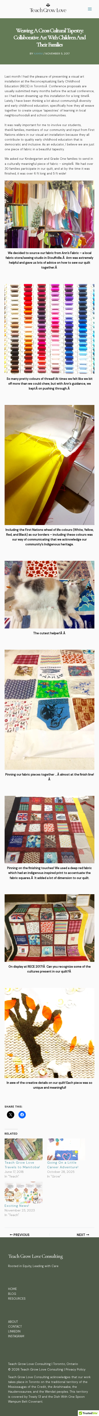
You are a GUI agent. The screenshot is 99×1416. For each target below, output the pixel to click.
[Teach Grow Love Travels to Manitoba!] (24, 1149)
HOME (12, 1289)
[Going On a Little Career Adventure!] (66, 1149)
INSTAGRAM (16, 1336)
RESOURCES (17, 1299)
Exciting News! (17, 1206)
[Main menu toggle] (89, 9)
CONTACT (15, 1326)
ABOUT (13, 1322)
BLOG (12, 1294)
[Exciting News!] (24, 1192)
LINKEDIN (14, 1331)
